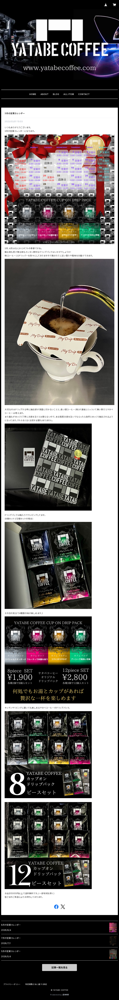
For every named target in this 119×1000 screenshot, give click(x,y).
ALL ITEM (68, 94)
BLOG (56, 94)
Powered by (56, 995)
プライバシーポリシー (12, 984)
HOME (32, 94)
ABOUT (44, 94)
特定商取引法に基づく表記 (36, 984)
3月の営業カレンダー (15, 113)
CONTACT (84, 94)
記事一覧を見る (59, 967)
